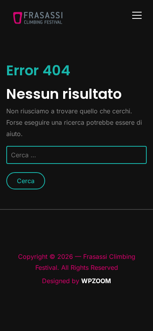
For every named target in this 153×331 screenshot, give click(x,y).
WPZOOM (96, 281)
